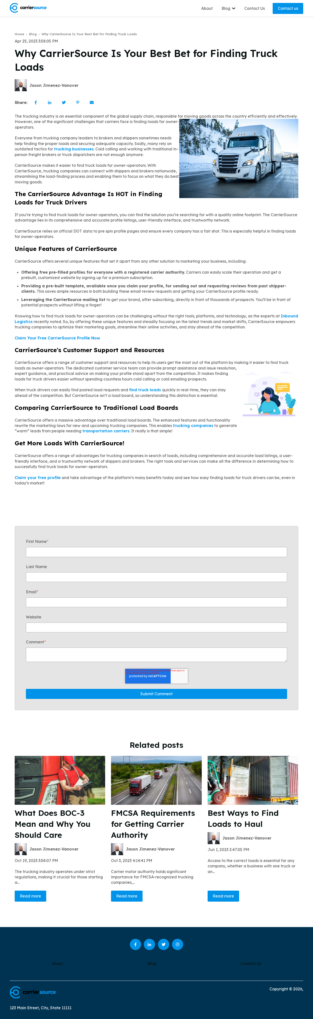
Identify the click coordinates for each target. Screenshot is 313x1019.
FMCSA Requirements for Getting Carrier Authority (153, 824)
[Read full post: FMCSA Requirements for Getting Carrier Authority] (156, 780)
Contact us (288, 8)
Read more (30, 896)
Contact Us (254, 8)
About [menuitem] (57, 963)
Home (19, 34)
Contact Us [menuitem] (251, 963)
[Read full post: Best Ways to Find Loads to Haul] (253, 780)
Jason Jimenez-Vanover (54, 85)
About (207, 8)
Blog (226, 8)
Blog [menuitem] (151, 963)
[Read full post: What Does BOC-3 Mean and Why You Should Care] (60, 780)
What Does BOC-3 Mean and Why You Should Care (52, 824)
